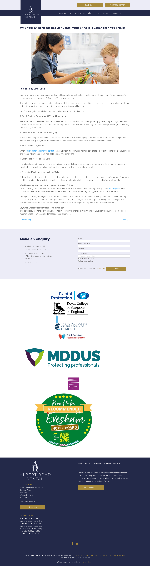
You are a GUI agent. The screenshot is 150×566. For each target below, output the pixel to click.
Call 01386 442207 (117, 5)
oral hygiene (114, 188)
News (105, 13)
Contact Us (116, 13)
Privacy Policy (78, 555)
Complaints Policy (93, 555)
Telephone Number (84, 243)
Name (80, 238)
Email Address (82, 248)
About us (62, 13)
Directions (33, 507)
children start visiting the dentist (40, 151)
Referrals (87, 13)
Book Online (89, 5)
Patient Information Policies (114, 555)
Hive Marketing (87, 562)
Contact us (116, 464)
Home (80, 464)
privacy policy (101, 269)
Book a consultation (90, 488)
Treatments (74, 13)
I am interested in (83, 253)
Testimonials (97, 464)
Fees (97, 13)
